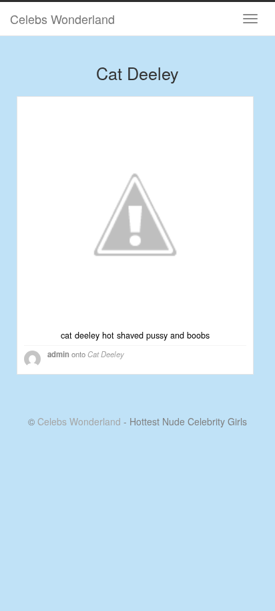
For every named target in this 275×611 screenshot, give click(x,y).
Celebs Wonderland (62, 18)
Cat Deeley (105, 354)
